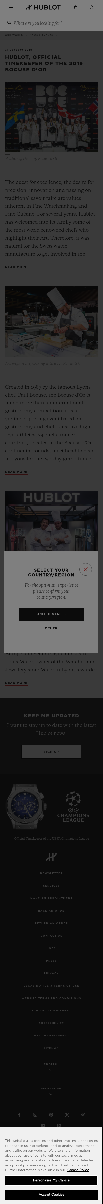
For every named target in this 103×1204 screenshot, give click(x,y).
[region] (51, 1165)
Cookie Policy (78, 1170)
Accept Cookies (51, 1194)
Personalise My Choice (51, 1180)
